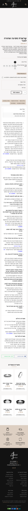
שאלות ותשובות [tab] (21, 103)
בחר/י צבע (24, 61)
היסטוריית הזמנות (9, 496)
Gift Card (24, 485)
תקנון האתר (24, 492)
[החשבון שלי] (3, 5)
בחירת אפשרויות (20, 388)
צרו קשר (11, 485)
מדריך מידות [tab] (6, 100)
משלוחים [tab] (13, 103)
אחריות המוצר (10, 480)
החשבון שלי (10, 492)
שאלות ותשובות (9, 474)
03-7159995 (6, 153)
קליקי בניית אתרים (14, 507)
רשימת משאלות (9, 484)
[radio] (15, 62)
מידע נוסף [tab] (22, 100)
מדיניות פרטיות (23, 494)
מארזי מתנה (24, 482)
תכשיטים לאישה (23, 474)
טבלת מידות (10, 482)
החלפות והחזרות (9, 476)
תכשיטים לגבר (23, 476)
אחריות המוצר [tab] (14, 100)
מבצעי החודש (23, 484)
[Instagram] (13, 468)
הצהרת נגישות (23, 496)
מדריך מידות (20, 165)
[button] (25, 4)
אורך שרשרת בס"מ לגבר (22, 66)
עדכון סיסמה (10, 494)
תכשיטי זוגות (24, 478)
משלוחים (11, 478)
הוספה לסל (16, 92)
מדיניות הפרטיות (6, 502)
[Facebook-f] (15, 468)
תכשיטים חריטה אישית (21, 480)
